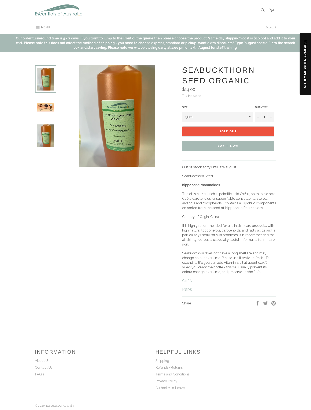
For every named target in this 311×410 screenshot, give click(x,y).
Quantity (261, 107)
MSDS (187, 290)
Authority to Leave (170, 388)
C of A (187, 281)
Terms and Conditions (173, 374)
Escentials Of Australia (60, 405)
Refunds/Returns (169, 367)
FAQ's (39, 374)
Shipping (162, 361)
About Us (42, 361)
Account (271, 27)
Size (184, 107)
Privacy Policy (166, 381)
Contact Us (43, 367)
